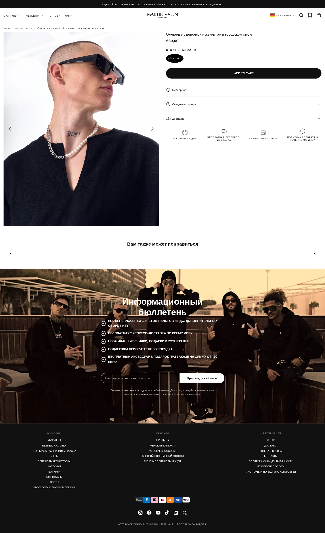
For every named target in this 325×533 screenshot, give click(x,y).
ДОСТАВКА (270, 445)
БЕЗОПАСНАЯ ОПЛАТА (271, 466)
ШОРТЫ (54, 482)
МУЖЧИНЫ (54, 440)
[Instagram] (140, 512)
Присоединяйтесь (202, 378)
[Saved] (310, 15)
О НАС (271, 440)
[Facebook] (149, 512)
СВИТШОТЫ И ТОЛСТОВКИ (54, 461)
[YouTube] (158, 512)
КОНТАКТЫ (270, 456)
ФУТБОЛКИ (54, 466)
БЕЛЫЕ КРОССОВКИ (54, 445)
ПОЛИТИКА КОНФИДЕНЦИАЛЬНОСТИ (271, 461)
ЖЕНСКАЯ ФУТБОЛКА (162, 445)
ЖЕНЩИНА (33, 15)
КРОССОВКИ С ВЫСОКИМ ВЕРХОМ (54, 487)
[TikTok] (167, 512)
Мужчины (10, 15)
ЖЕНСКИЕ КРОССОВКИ (162, 450)
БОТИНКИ (54, 471)
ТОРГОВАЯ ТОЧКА (60, 15)
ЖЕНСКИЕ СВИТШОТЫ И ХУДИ (162, 461)
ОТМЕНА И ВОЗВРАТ (271, 450)
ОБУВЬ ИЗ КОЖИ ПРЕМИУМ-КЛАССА (54, 450)
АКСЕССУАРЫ (54, 477)
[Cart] (318, 15)
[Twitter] (184, 512)
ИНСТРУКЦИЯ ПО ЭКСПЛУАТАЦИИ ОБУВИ (271, 471)
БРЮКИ (54, 456)
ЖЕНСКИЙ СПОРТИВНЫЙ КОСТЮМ (162, 456)
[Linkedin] (175, 512)
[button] (301, 15)
